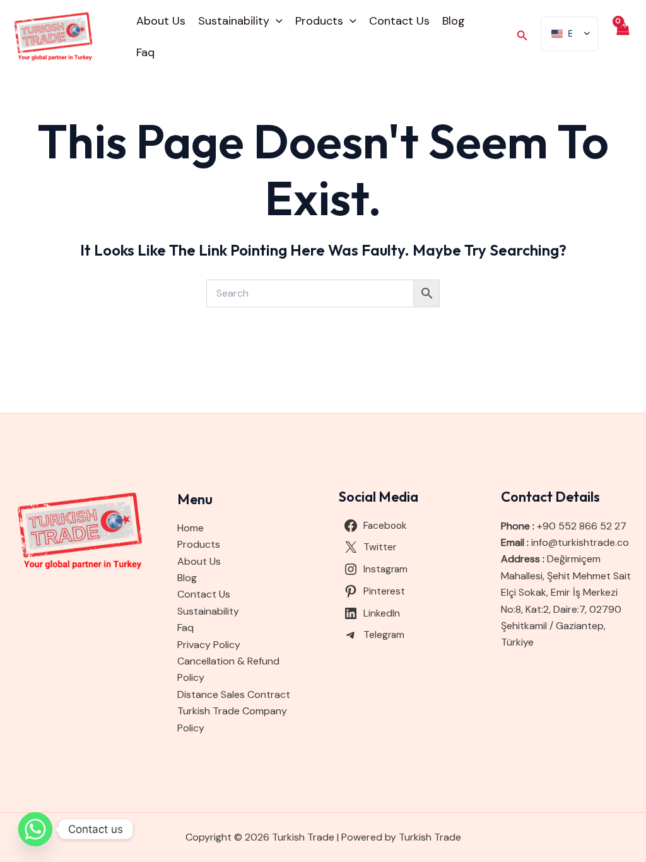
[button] (276, 20)
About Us (160, 20)
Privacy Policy (208, 644)
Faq (145, 52)
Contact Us (399, 20)
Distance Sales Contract (233, 694)
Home (190, 527)
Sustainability (233, 20)
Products (319, 20)
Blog (453, 20)
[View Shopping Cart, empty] (622, 36)
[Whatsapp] (35, 829)
